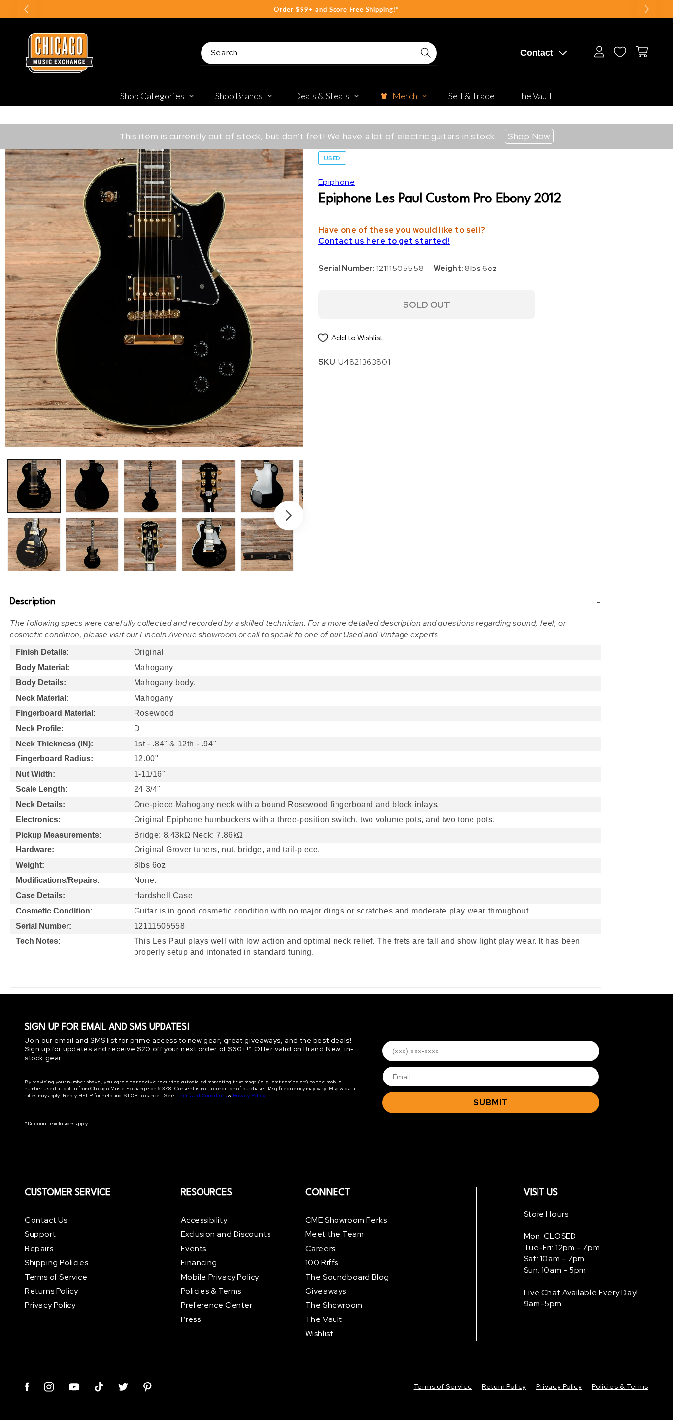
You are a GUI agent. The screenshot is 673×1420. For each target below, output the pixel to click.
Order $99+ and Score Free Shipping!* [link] (336, 9)
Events (194, 1249)
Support (40, 1234)
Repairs (39, 1249)
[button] (305, 601)
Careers (320, 1249)
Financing (199, 1262)
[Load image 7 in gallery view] (208, 486)
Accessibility (204, 1220)
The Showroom (334, 1305)
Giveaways (325, 1291)
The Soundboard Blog (347, 1277)
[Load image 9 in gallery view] (267, 486)
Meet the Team (334, 1234)
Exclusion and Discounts (226, 1234)
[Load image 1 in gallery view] (34, 486)
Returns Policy (51, 1291)
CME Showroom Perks (346, 1220)
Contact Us (46, 1220)
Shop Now (529, 136)
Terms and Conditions (201, 1096)
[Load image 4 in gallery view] (92, 544)
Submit (490, 1102)
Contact (536, 53)
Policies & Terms (211, 1291)
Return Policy (504, 1386)
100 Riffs (321, 1262)
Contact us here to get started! (384, 241)
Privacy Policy (249, 1096)
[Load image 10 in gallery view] (267, 544)
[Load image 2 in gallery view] (34, 544)
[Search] (426, 53)
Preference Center (217, 1305)
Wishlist (319, 1333)
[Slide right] (288, 515)
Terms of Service (56, 1277)
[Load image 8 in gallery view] (208, 544)
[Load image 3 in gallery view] (92, 486)
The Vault (323, 1320)
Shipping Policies (56, 1262)
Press (191, 1320)
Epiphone (336, 182)
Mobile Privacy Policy (220, 1277)
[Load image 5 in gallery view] (150, 486)
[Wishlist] (620, 52)
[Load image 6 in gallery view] (150, 544)
